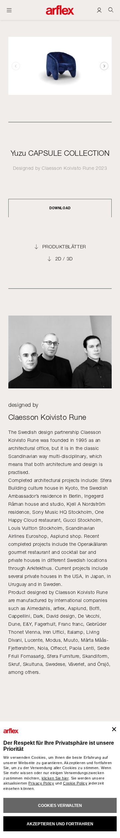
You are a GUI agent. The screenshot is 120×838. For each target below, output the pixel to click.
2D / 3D (64, 258)
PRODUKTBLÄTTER (64, 246)
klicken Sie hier (55, 778)
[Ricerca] (110, 10)
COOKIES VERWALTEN (60, 805)
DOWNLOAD (59, 208)
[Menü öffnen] (9, 10)
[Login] (99, 10)
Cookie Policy (75, 783)
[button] (104, 66)
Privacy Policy (41, 783)
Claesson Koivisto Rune (68, 168)
